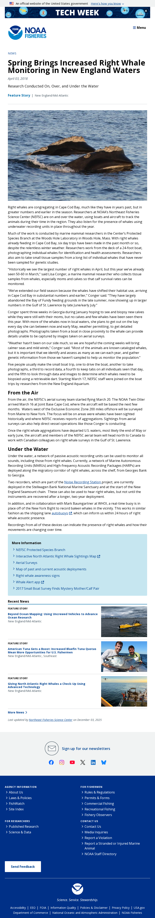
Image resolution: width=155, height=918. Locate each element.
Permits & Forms (97, 798)
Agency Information (21, 787)
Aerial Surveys (26, 562)
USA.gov (139, 908)
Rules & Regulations (100, 792)
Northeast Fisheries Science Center (50, 720)
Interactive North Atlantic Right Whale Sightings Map (56, 556)
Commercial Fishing (99, 803)
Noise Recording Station (83, 482)
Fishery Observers (98, 815)
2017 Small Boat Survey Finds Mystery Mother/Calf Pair (57, 588)
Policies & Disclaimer (94, 908)
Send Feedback (23, 866)
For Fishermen (91, 787)
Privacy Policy (121, 908)
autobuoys (60, 513)
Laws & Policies (20, 798)
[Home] (26, 31)
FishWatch (16, 803)
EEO (33, 908)
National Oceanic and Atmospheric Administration (84, 913)
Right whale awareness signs (38, 575)
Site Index (16, 809)
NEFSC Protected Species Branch (40, 550)
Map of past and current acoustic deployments (51, 569)
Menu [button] (141, 27)
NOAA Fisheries (132, 913)
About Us (16, 792)
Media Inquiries (96, 832)
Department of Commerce (30, 913)
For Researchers (17, 821)
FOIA (43, 908)
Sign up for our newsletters (86, 748)
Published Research (24, 826)
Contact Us (89, 821)
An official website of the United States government (68, 3)
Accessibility (18, 908)
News (12, 53)
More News (16, 712)
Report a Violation (98, 838)
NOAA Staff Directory (100, 854)
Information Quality (63, 908)
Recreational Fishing (100, 809)
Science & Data (20, 832)
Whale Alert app (28, 582)
